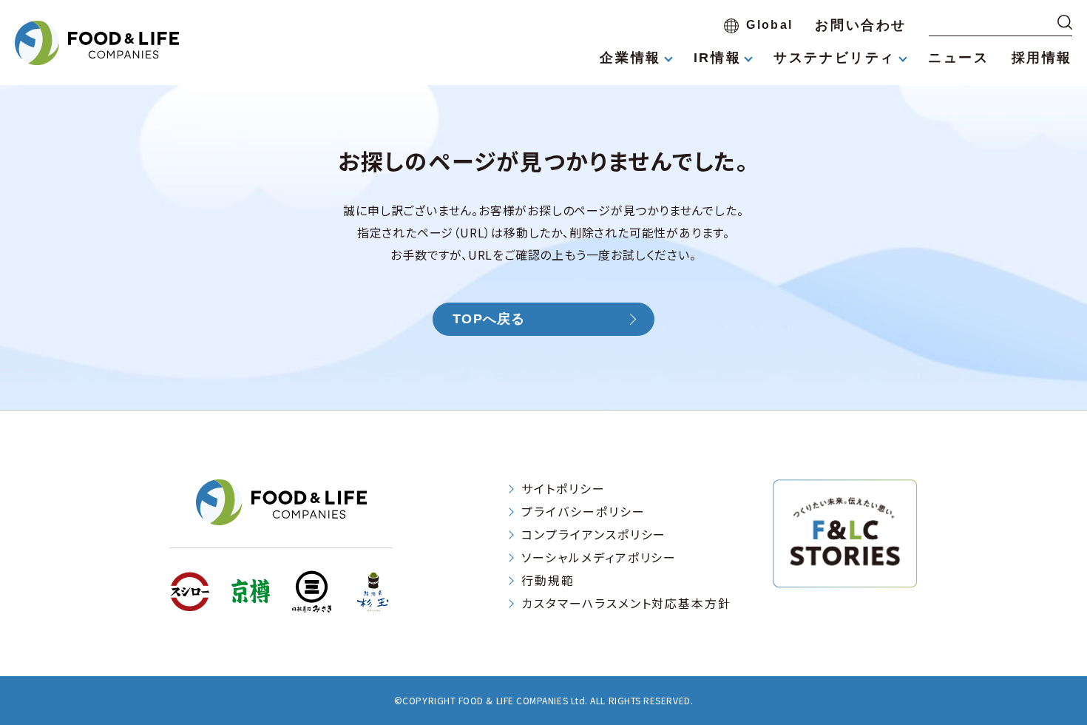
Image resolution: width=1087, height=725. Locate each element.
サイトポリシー (563, 488)
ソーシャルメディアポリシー (599, 557)
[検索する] (1064, 22)
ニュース (958, 57)
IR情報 (717, 57)
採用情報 (1042, 57)
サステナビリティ (834, 57)
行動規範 (548, 580)
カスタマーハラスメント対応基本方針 (626, 603)
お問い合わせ (861, 25)
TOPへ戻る (489, 318)
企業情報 (630, 57)
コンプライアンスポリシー (593, 534)
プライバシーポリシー (583, 511)
